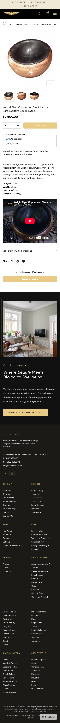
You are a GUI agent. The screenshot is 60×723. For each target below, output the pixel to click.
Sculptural (35, 670)
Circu (33, 586)
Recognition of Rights (40, 545)
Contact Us (8, 516)
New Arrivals (8, 531)
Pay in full (13, 143)
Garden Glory (8, 634)
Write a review (30, 278)
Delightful (7, 626)
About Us (7, 490)
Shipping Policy (37, 542)
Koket (5, 641)
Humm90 (7, 571)
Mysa (33, 619)
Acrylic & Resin (9, 692)
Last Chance (18, 2)
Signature (37, 501)
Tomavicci (35, 641)
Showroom (7, 494)
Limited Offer (29, 6)
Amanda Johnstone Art (41, 564)
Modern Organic (38, 659)
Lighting (6, 542)
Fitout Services (37, 505)
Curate (36, 494)
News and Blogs (9, 509)
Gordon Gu (7, 637)
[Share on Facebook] (18, 261)
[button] (47, 13)
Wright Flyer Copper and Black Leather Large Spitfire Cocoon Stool (29, 24)
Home (5, 22)
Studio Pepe (36, 634)
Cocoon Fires (37, 593)
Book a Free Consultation (26, 412)
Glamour (35, 681)
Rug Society (36, 623)
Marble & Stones (10, 663)
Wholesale (36, 509)
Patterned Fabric (10, 681)
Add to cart (40, 125)
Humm (5, 568)
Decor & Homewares (12, 545)
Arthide (34, 568)
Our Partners (8, 498)
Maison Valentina (38, 612)
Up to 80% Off (38, 2)
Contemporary (37, 667)
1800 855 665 (12, 458)
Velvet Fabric (8, 678)
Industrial (35, 678)
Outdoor (6, 538)
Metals (6, 689)
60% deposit (15, 138)
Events (6, 512)
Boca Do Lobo (37, 575)
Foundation (37, 498)
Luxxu (5, 644)
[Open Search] (39, 13)
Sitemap (35, 549)
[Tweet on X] (12, 261)
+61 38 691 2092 (13, 462)
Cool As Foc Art (9, 612)
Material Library (9, 501)
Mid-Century (37, 689)
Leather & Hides (10, 667)
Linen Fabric (8, 670)
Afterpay (6, 564)
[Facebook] (5, 473)
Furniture (7, 534)
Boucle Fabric (9, 674)
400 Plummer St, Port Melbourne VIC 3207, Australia (25, 454)
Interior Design (37, 490)
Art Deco (35, 663)
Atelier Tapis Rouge (39, 571)
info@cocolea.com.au (12, 465)
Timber (6, 659)
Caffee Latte (36, 582)
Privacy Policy (37, 531)
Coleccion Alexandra (40, 597)
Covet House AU (10, 615)
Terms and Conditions (40, 538)
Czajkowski (8, 619)
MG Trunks (35, 615)
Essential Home (9, 630)
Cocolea (35, 589)
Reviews (6, 505)
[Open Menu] (55, 13)
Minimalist (35, 674)
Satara (34, 626)
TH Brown (35, 637)
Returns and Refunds (40, 534)
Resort (34, 685)
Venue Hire (36, 512)
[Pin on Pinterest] (23, 261)
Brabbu (34, 578)
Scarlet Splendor (38, 630)
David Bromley (9, 623)
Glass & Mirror (9, 685)
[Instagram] (12, 473)
